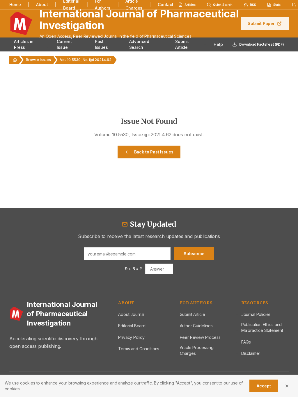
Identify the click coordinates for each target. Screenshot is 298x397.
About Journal (131, 314)
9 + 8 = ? (133, 268)
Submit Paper (261, 23)
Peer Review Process (200, 337)
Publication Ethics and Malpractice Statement (262, 327)
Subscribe (194, 253)
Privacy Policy (131, 337)
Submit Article (182, 44)
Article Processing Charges (197, 350)
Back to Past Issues (153, 151)
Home (15, 4)
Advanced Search (139, 44)
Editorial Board (132, 325)
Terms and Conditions (138, 348)
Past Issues (101, 44)
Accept (264, 385)
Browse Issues (38, 60)
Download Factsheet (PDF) (261, 44)
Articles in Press (23, 44)
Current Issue (64, 44)
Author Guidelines (196, 325)
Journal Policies (256, 314)
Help (218, 44)
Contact (165, 4)
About (42, 4)
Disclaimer (250, 353)
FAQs (246, 341)
